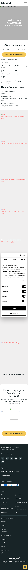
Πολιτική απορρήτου (21, 502)
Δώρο (2, 495)
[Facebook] (2, 458)
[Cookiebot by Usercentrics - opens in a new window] (19, 255)
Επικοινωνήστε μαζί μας (20, 511)
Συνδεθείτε (4, 512)
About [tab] (23, 259)
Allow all (14, 308)
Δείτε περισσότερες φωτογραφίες (14, 374)
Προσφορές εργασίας (4, 503)
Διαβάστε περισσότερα (8, 77)
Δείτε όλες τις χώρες (5, 552)
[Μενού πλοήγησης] (25, 2)
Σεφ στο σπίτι (19, 495)
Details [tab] (14, 259)
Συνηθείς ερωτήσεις (7, 508)
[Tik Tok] (20, 458)
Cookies (17, 506)
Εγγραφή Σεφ (5, 498)
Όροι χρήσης (18, 498)
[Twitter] (11, 458)
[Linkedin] (16, 458)
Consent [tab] (5, 259)
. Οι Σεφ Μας (20, 563)
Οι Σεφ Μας (14, 563)
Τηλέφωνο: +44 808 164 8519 (10, 471)
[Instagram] (7, 458)
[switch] (24, 291)
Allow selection (14, 313)
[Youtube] (2, 461)
